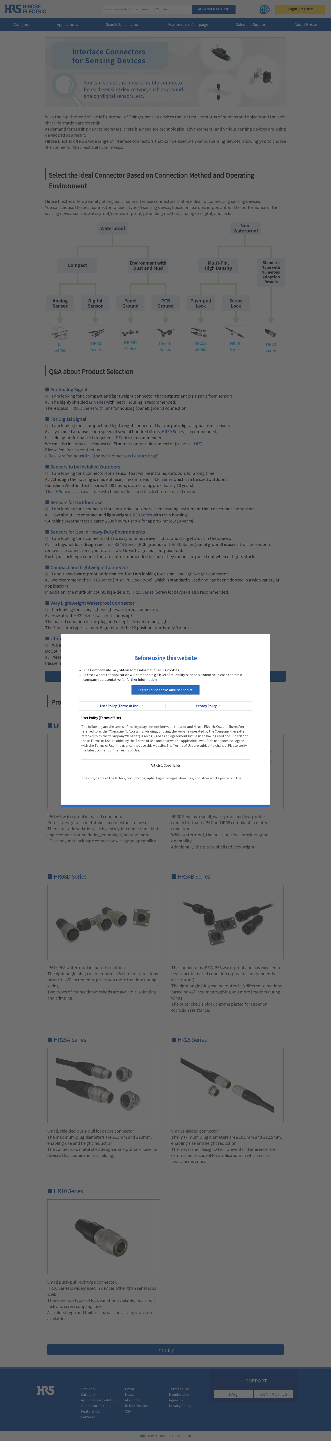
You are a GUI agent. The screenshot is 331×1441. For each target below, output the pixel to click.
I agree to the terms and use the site (165, 690)
